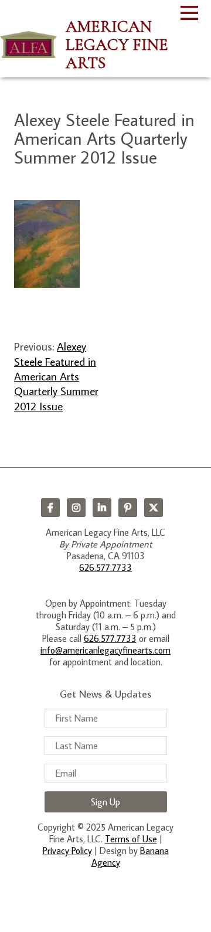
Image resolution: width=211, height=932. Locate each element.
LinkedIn (102, 507)
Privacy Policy (67, 850)
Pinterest (127, 507)
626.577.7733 (105, 567)
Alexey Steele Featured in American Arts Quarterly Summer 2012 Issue (56, 376)
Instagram (76, 507)
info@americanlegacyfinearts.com (105, 650)
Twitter (153, 507)
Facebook (50, 507)
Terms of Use (131, 839)
